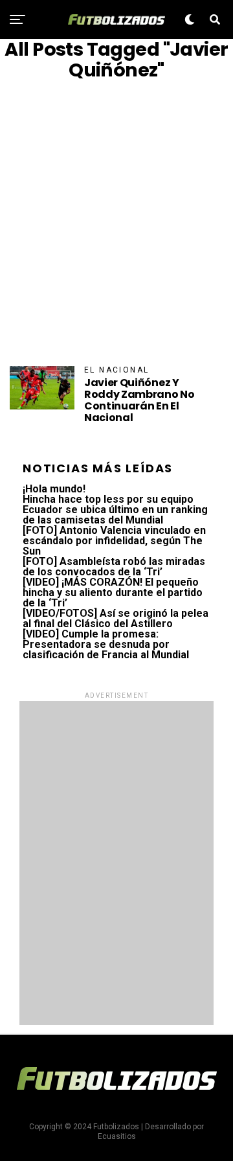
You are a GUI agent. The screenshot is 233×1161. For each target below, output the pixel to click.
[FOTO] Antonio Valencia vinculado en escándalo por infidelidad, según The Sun (114, 540)
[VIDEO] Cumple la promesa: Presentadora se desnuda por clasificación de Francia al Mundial (106, 644)
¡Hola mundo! (54, 489)
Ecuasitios (117, 1136)
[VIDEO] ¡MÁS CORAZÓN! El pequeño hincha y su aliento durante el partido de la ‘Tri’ (113, 592)
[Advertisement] (116, 223)
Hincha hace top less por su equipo (108, 499)
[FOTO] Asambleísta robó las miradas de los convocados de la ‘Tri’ (114, 566)
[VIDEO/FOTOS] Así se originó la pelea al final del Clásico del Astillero (115, 618)
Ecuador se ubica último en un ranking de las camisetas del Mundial (115, 514)
